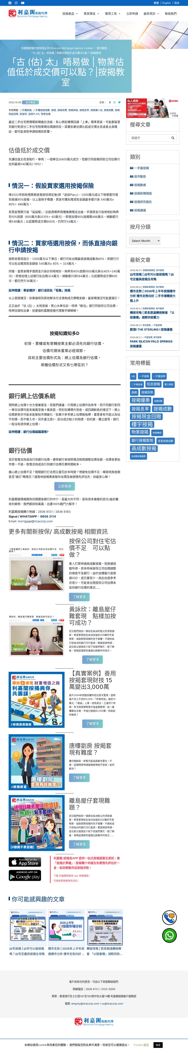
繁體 (156, 2)
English (166, 2)
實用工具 (111, 13)
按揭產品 (68, 13)
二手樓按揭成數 (41, 110)
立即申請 (132, 13)
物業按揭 (139, 432)
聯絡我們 (171, 13)
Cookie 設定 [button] (141, 1045)
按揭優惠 (140, 400)
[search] (149, 137)
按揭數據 (140, 185)
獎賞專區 (89, 13)
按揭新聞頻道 (143, 193)
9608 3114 (48, 516)
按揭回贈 (158, 401)
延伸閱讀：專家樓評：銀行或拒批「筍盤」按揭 (39, 290)
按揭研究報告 (143, 202)
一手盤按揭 (141, 168)
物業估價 (45, 113)
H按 (133, 376)
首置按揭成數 (165, 440)
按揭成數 (108, 110)
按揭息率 (84, 110)
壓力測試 (168, 384)
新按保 (23, 113)
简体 (176, 2)
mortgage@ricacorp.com (35, 521)
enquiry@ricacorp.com (85, 1003)
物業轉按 (157, 433)
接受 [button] (158, 1044)
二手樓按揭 (26, 110)
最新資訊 (149, 13)
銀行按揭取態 (142, 440)
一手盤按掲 (159, 376)
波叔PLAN (33, 113)
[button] (152, 108)
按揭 (53, 110)
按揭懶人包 (96, 110)
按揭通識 (140, 210)
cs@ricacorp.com (112, 1003)
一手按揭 (144, 376)
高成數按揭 (143, 449)
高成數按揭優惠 (138, 456)
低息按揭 (153, 384)
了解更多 (79, 597)
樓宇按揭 (142, 424)
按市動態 (30, 102)
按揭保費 (62, 110)
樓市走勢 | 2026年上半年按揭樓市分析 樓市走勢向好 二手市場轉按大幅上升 (153, 295)
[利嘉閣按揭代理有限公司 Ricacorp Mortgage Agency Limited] (28, 13)
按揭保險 (73, 110)
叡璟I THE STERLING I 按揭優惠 (151, 329)
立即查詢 (64, 486)
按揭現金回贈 (146, 417)
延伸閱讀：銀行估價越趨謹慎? (28, 432)
